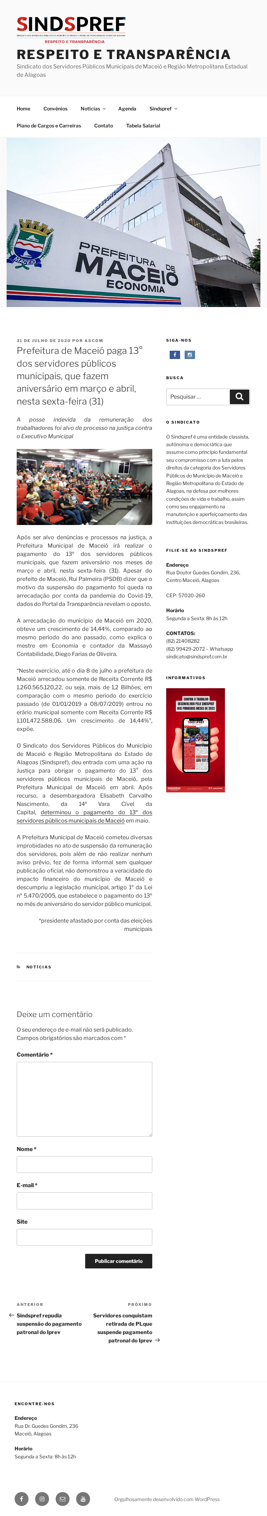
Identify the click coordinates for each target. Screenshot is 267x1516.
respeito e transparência (124, 54)
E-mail (27, 1185)
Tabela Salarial (143, 125)
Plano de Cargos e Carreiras (49, 125)
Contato (103, 125)
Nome (27, 1149)
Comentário (35, 1054)
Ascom (94, 340)
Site (22, 1221)
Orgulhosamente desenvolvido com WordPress (167, 1499)
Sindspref (160, 108)
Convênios (55, 108)
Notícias (90, 108)
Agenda (127, 108)
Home (23, 108)
